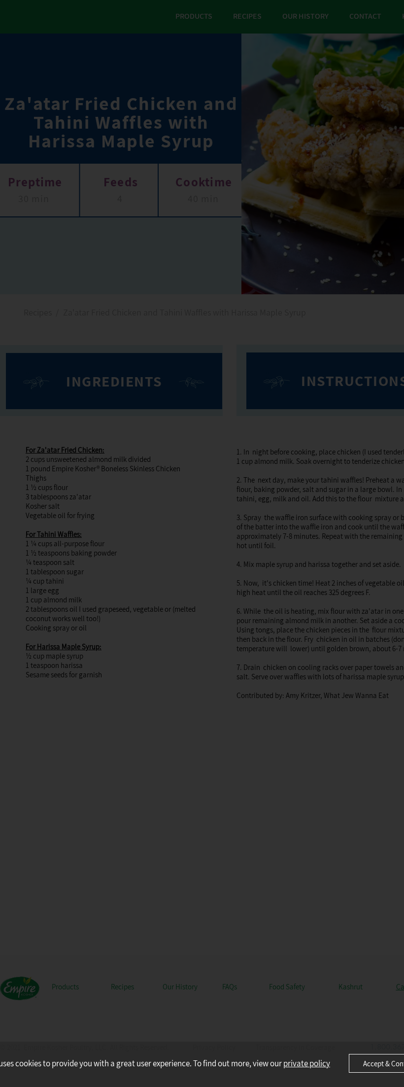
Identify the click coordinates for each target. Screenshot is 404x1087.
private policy (306, 1063)
